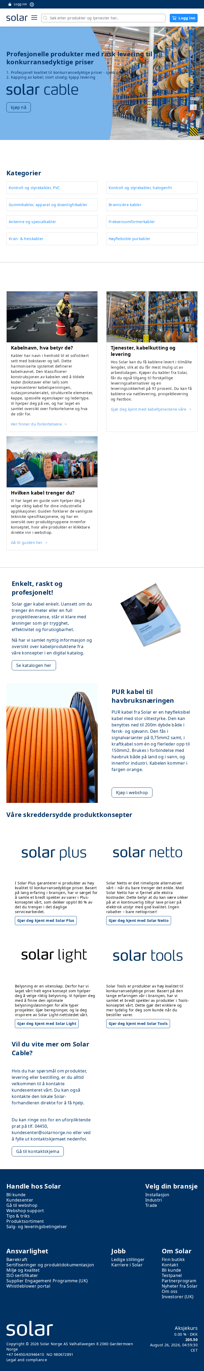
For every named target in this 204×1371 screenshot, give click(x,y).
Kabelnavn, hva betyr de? (42, 347)
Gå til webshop (21, 1205)
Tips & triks (18, 1216)
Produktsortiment (25, 1221)
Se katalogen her (34, 665)
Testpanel (172, 1275)
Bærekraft (17, 1259)
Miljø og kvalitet (23, 1270)
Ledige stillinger (127, 1259)
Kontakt (170, 1265)
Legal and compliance (26, 1359)
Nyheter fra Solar (180, 1286)
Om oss (170, 1291)
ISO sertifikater (22, 1275)
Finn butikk (173, 1259)
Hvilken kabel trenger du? (43, 492)
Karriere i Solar (127, 1265)
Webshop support (25, 1211)
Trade (151, 1205)
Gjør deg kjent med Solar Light (46, 1023)
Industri (153, 1200)
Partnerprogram (179, 1281)
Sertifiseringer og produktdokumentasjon (50, 1265)
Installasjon (157, 1195)
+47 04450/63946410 (25, 1354)
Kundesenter (19, 1200)
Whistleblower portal (28, 1286)
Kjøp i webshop (132, 792)
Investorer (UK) (178, 1297)
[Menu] (34, 17)
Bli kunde (16, 1195)
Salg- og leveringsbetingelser (36, 1226)
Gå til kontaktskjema (37, 1151)
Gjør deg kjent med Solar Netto (139, 920)
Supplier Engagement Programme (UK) (47, 1281)
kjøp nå (18, 107)
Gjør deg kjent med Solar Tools (138, 1023)
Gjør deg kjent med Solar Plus (45, 920)
